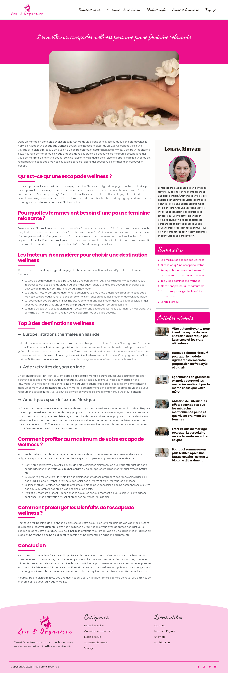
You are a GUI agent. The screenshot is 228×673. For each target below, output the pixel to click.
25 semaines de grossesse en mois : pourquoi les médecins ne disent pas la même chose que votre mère (191, 384)
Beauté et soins (89, 9)
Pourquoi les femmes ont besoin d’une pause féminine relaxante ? (183, 270)
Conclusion (168, 296)
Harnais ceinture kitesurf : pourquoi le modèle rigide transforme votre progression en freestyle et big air (190, 360)
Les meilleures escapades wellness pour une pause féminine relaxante (183, 260)
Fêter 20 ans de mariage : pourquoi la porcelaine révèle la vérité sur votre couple (190, 434)
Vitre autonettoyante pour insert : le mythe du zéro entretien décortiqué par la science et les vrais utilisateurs (191, 336)
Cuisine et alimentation (123, 9)
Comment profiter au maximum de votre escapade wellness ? (183, 286)
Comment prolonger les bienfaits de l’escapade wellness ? (183, 291)
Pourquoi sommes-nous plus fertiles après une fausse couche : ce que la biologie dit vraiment (190, 455)
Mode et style (156, 9)
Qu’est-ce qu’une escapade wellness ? (183, 265)
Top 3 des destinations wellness (180, 281)
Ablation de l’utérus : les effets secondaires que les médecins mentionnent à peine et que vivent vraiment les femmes (189, 410)
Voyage (210, 9)
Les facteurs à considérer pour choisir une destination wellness (183, 275)
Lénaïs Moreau (170, 302)
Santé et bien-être (185, 9)
